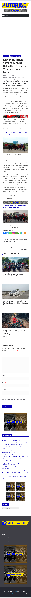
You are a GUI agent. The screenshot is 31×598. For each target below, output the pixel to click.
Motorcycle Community (15, 56)
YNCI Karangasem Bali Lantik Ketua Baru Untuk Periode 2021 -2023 (15, 240)
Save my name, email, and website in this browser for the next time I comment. (13, 401)
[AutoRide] (3, 15)
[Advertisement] (15, 38)
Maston (13, 75)
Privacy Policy (5, 541)
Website (4, 389)
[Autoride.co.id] (15, 520)
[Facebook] (4, 233)
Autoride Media (6, 537)
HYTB (19, 77)
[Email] (16, 233)
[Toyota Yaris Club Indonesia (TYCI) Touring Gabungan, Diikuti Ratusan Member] (15, 285)
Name (4, 375)
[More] (25, 233)
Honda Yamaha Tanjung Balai (10, 77)
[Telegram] (22, 233)
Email (4, 382)
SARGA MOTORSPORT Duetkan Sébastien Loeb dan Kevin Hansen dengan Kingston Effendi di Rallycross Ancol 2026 (15, 472)
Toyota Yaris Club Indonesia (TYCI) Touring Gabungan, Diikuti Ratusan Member (15, 303)
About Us (4, 534)
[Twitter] (7, 233)
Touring (22, 77)
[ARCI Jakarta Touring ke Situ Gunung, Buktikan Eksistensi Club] (15, 258)
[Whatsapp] (10, 233)
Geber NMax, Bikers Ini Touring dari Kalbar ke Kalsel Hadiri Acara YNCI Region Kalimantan (14, 332)
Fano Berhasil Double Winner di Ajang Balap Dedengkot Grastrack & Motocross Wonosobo (15, 247)
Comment (5, 355)
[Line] (19, 233)
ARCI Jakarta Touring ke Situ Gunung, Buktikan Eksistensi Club (15, 275)
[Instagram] (13, 233)
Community (6, 56)
